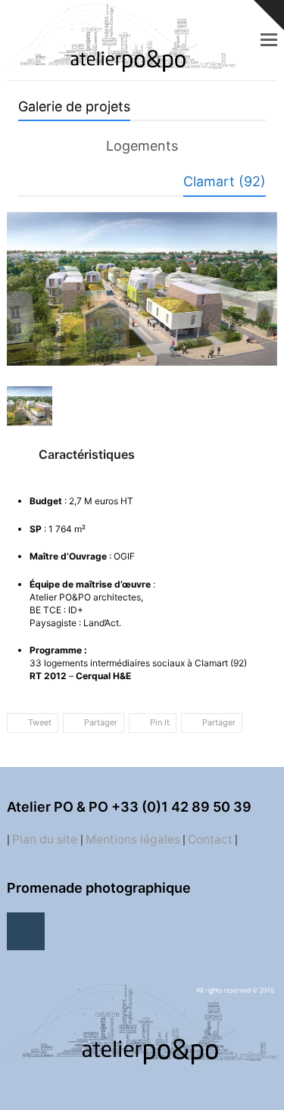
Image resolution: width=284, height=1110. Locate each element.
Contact (210, 839)
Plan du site (46, 839)
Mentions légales (133, 839)
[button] (269, 39)
